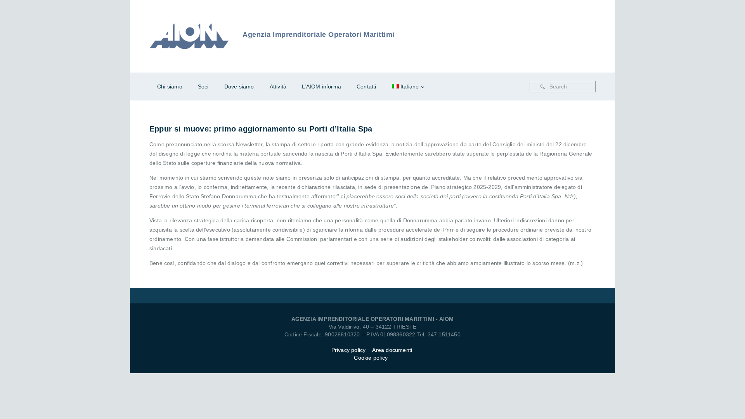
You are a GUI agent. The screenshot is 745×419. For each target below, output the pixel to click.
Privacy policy (348, 350)
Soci (203, 86)
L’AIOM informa (321, 86)
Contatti (366, 86)
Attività (278, 86)
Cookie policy (371, 358)
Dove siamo (239, 86)
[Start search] (542, 87)
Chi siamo (169, 86)
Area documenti (393, 350)
